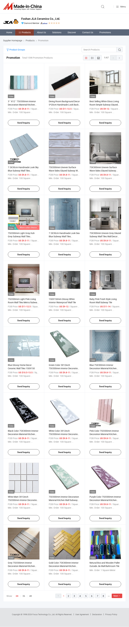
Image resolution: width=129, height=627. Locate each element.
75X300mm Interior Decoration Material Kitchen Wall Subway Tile (64, 500)
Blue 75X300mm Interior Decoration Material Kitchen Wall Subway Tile (103, 368)
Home (9, 32)
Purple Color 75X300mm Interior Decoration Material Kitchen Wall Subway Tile (105, 500)
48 (30, 595)
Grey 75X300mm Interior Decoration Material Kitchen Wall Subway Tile (21, 566)
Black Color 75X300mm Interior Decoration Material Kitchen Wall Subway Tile (23, 434)
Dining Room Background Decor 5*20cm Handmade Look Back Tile (64, 104)
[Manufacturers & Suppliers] (23, 6)
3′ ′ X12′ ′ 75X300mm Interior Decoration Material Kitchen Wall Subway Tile (22, 104)
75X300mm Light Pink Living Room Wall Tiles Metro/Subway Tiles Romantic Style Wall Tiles (23, 302)
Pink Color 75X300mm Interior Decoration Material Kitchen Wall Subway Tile (104, 434)
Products (26, 32)
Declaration (97, 614)
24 (17, 596)
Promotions (105, 32)
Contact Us (87, 32)
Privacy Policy (111, 614)
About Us (41, 32)
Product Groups (17, 49)
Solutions (56, 32)
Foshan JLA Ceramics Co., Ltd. (40, 18)
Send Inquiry (23, 122)
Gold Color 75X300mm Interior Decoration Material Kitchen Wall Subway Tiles (64, 566)
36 (23, 595)
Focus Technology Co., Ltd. (44, 614)
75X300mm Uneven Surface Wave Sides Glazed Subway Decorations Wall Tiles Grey (103, 170)
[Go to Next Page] (119, 57)
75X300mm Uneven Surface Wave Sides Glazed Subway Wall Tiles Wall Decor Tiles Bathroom (64, 170)
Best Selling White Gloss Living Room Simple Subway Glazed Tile (104, 104)
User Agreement (82, 614)
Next (115, 595)
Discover (72, 32)
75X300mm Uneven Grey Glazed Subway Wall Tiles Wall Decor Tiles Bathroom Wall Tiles (105, 236)
